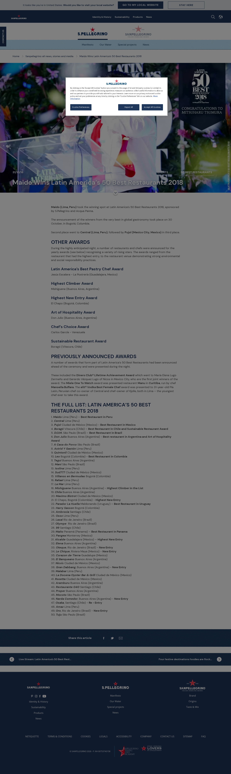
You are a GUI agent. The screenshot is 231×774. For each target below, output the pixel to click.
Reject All (129, 107)
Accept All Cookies (152, 107)
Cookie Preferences (80, 107)
